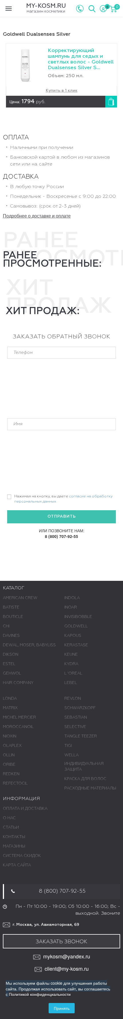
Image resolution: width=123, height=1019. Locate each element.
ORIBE (9, 765)
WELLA (71, 755)
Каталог (13, 588)
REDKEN (11, 774)
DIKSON (10, 655)
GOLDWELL (76, 626)
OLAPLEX (12, 746)
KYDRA (71, 664)
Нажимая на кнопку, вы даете (63, 499)
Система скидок (22, 856)
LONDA (10, 699)
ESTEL (9, 664)
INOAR (70, 607)
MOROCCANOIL (18, 727)
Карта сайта (17, 865)
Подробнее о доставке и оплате (37, 215)
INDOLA (72, 598)
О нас (9, 818)
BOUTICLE (13, 617)
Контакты (14, 837)
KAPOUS (72, 636)
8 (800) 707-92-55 (61, 536)
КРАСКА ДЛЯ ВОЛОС (85, 779)
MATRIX (10, 708)
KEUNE (71, 655)
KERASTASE (76, 645)
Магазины (14, 846)
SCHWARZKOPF (80, 708)
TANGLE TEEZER (80, 736)
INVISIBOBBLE (78, 617)
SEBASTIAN (75, 717)
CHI (6, 626)
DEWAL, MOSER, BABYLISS (29, 645)
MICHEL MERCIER (19, 717)
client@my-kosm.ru (67, 968)
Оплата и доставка (25, 809)
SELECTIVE (75, 727)
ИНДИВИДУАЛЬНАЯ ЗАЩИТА (84, 766)
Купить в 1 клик (62, 91)
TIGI (68, 746)
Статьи (11, 827)
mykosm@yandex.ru (66, 956)
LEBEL (70, 683)
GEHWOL (12, 673)
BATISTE (11, 607)
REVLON (72, 699)
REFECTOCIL (15, 783)
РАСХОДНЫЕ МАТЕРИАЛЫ (90, 788)
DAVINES (11, 636)
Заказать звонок (61, 941)
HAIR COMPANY (18, 683)
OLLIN (9, 755)
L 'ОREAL (73, 673)
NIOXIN (9, 736)
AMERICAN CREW (20, 598)
